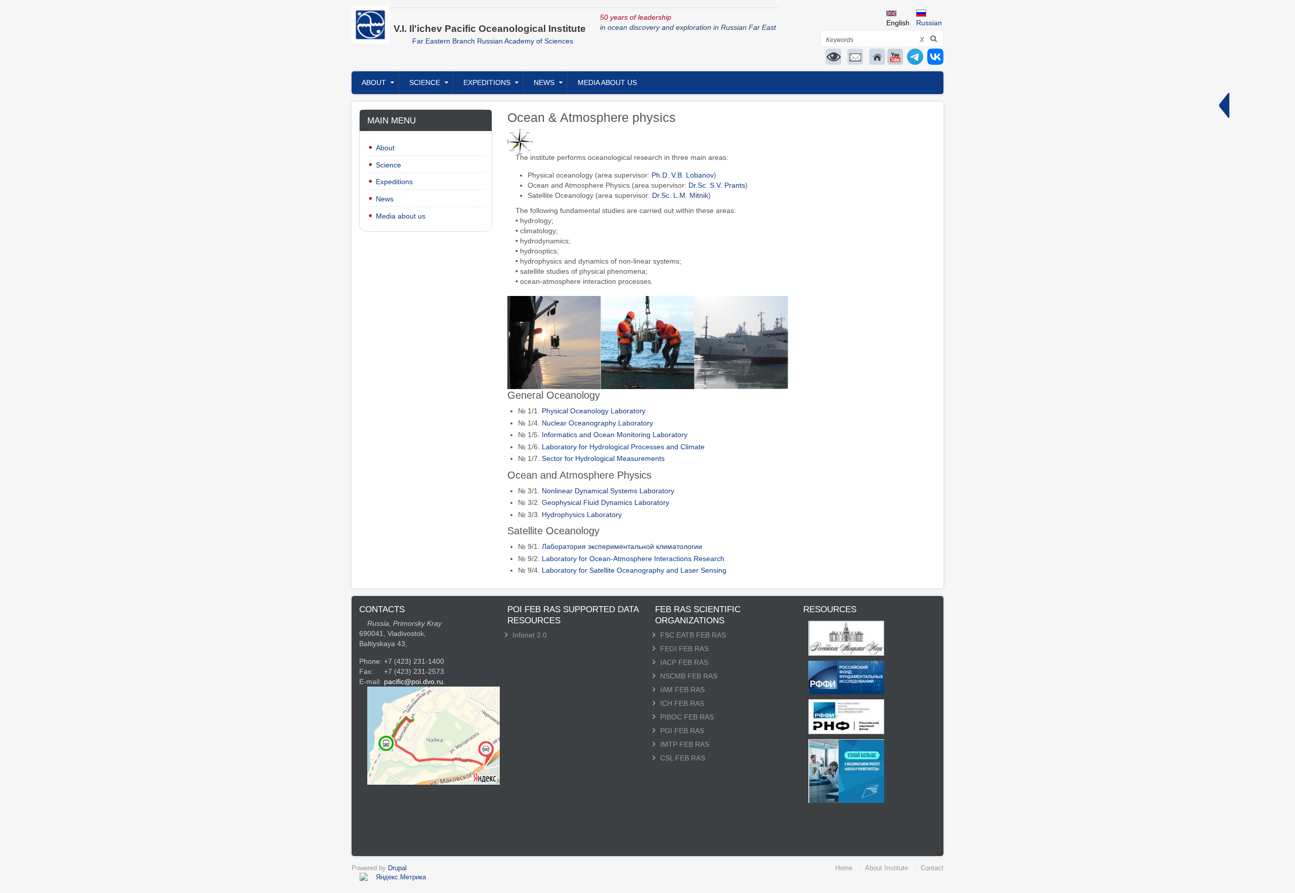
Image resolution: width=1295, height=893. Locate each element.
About (374, 82)
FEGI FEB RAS (684, 649)
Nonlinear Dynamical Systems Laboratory (608, 491)
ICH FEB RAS (682, 703)
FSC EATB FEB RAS (693, 635)
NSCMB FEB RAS (688, 676)
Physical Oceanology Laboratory (593, 411)
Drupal (397, 868)
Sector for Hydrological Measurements (603, 458)
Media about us (607, 82)
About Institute (886, 868)
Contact (932, 868)
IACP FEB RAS (684, 662)
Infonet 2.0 (529, 635)
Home (843, 868)
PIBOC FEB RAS (687, 717)
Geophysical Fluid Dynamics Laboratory (605, 502)
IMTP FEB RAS (684, 744)
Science (424, 82)
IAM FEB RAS (682, 690)
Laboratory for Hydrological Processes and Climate (623, 447)
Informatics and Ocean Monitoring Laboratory (614, 435)
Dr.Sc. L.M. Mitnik (680, 195)
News (544, 82)
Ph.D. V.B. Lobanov (683, 175)
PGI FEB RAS (682, 731)
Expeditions (486, 82)
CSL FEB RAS (682, 758)
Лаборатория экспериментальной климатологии (622, 546)
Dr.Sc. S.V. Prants (716, 185)
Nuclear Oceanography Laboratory (597, 423)
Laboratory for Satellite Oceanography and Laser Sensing (634, 570)
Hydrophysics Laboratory (582, 515)
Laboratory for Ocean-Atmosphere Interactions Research (633, 559)
